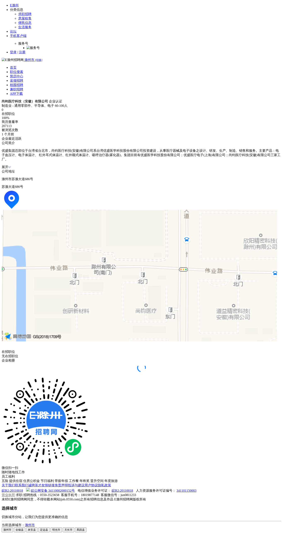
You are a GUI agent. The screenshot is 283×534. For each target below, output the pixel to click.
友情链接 (48, 485)
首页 (13, 67)
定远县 (44, 529)
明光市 (56, 529)
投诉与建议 (76, 485)
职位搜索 (16, 72)
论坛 (13, 31)
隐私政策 (104, 485)
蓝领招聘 (16, 80)
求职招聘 (24, 14)
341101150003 (186, 490)
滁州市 (30, 525)
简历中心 (16, 76)
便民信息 (24, 22)
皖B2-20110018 (12, 490)
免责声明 (61, 485)
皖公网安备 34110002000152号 (53, 490)
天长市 (68, 529)
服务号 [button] (23, 43)
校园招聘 (16, 85)
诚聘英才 (34, 485)
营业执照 (8, 495)
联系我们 (21, 485)
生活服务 (24, 27)
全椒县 (20, 529)
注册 (22, 52)
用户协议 (91, 485)
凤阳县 (81, 529)
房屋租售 (24, 18)
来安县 (32, 529)
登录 (13, 52)
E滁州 (14, 5)
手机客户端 (18, 36)
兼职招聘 (16, 89)
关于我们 (8, 485)
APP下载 (16, 93)
